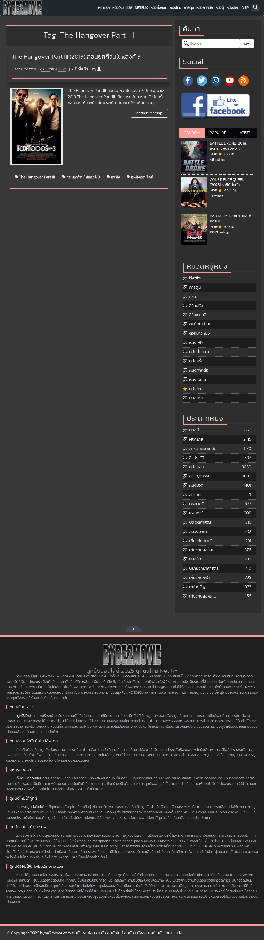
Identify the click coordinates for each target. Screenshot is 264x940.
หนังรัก (195, 559)
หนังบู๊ (220, 8)
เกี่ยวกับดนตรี (200, 541)
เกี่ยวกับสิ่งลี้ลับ (201, 550)
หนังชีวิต (196, 485)
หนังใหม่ (118, 8)
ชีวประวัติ (196, 458)
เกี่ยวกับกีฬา (199, 578)
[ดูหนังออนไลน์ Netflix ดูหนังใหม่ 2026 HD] (22, 9)
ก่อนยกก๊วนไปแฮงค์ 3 (82, 176)
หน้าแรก (104, 8)
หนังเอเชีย (197, 379)
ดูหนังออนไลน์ (141, 176)
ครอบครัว (197, 504)
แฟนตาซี (196, 513)
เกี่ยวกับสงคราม (202, 596)
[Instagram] (216, 80)
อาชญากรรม (200, 476)
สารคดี (195, 495)
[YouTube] (230, 80)
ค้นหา (247, 43)
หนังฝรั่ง (196, 361)
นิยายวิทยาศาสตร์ (203, 568)
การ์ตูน (189, 8)
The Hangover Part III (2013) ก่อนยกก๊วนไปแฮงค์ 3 (76, 57)
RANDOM (192, 133)
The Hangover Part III (36, 176)
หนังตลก (233, 8)
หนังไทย (175, 8)
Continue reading (148, 113)
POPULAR (218, 133)
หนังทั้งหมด (159, 8)
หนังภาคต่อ (204, 8)
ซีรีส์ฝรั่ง (196, 306)
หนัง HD (196, 343)
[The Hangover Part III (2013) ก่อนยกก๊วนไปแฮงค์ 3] (36, 126)
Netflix (141, 8)
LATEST (243, 133)
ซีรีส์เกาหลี (197, 315)
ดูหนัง (115, 176)
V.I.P (245, 8)
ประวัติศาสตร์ (200, 522)
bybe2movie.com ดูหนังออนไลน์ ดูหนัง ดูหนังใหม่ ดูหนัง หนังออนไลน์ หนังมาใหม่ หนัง (111, 933)
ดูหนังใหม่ (24, 716)
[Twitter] (202, 80)
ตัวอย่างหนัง (199, 333)
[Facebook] (188, 80)
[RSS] (243, 80)
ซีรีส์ (129, 8)
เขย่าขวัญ (197, 587)
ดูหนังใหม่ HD (200, 324)
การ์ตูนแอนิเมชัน (203, 449)
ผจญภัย (196, 439)
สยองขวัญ (198, 532)
